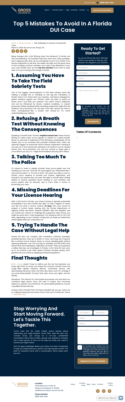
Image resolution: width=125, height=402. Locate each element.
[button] (50, 10)
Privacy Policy (110, 384)
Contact (82, 10)
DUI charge (18, 264)
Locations (74, 10)
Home (13, 43)
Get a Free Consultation (102, 10)
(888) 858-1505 (107, 2)
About (46, 10)
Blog (67, 10)
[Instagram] (109, 391)
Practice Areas (57, 10)
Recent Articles (25, 43)
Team (93, 384)
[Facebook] (98, 391)
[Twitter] (104, 391)
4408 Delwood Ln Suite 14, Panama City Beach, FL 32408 (47, 387)
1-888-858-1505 (19, 294)
